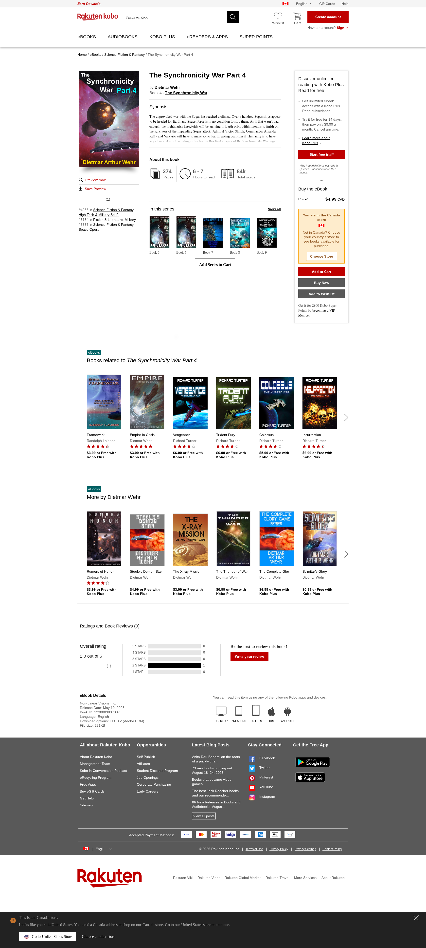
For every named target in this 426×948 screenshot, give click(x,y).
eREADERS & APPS (208, 36)
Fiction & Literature (108, 220)
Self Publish (146, 757)
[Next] (346, 417)
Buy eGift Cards (92, 791)
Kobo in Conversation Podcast (103, 771)
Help (345, 4)
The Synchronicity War (186, 93)
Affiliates (143, 764)
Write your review (249, 657)
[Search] (233, 17)
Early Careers (147, 791)
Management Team (95, 764)
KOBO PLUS (162, 36)
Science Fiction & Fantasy (113, 210)
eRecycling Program (95, 777)
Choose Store (321, 256)
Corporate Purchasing (154, 784)
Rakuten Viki (183, 878)
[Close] (416, 917)
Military (130, 220)
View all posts (203, 816)
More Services (305, 878)
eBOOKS (87, 36)
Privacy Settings (305, 849)
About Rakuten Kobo (96, 757)
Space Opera (89, 229)
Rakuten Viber (208, 878)
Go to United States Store (52, 936)
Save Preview (95, 189)
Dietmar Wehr (167, 87)
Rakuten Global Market (243, 878)
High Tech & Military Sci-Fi (99, 215)
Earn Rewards (89, 4)
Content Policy (332, 849)
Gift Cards (327, 4)
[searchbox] (181, 17)
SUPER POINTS (257, 36)
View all (274, 209)
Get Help (87, 798)
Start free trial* (322, 154)
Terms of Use (254, 849)
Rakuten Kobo (97, 17)
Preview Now (95, 180)
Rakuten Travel (277, 878)
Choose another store (98, 936)
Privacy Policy (278, 849)
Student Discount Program (157, 771)
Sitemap (86, 805)
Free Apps (88, 784)
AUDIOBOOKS (123, 36)
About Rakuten (333, 878)
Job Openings (148, 777)
